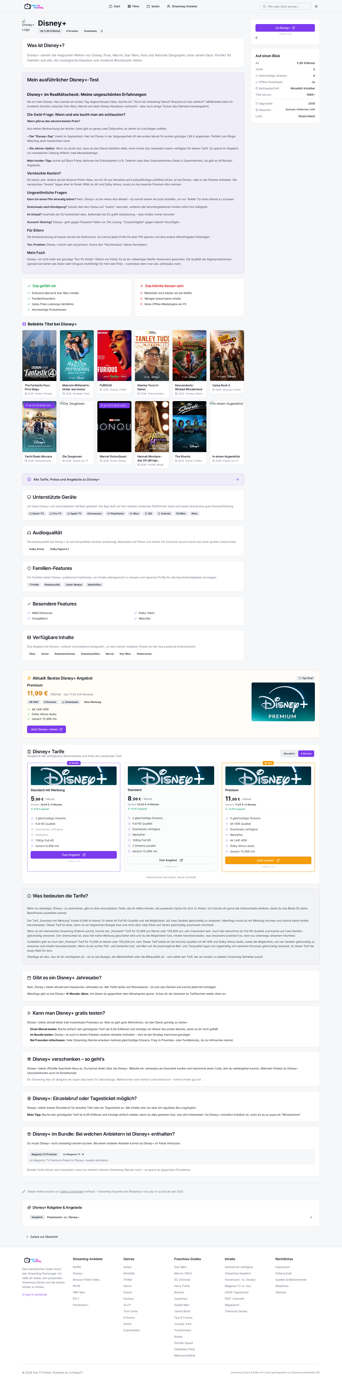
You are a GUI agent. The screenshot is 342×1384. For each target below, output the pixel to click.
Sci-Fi (127, 1305)
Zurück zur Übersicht (44, 1236)
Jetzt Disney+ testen (44, 729)
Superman (180, 1298)
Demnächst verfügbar (239, 1267)
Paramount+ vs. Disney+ (240, 1279)
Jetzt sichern (265, 860)
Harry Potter (182, 1286)
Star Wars (180, 1267)
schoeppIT (76, 1372)
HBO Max (79, 1292)
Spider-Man (181, 1305)
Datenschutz (284, 1273)
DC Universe (182, 1279)
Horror (128, 1286)
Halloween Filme (184, 1349)
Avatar (178, 1336)
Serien (155, 6)
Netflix (77, 1267)
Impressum (283, 1267)
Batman (179, 1292)
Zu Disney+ (283, 27)
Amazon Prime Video (86, 1279)
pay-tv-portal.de (36, 1294)
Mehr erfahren (42, 378)
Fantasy (129, 1298)
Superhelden (132, 1330)
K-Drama (129, 1317)
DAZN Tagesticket (237, 1292)
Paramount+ (81, 1305)
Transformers (182, 1330)
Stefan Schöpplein (72, 1191)
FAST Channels (234, 1298)
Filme (135, 6)
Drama (128, 1292)
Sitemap (281, 1292)
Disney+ (78, 1273)
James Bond (182, 1311)
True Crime (131, 1311)
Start (117, 6)
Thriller (128, 1279)
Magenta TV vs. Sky (238, 1286)
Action (128, 1267)
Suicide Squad (183, 1342)
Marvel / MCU (183, 1273)
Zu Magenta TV (71, 1154)
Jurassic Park (183, 1324)
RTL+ (76, 1298)
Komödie (129, 1273)
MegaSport (232, 1305)
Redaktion (282, 1286)
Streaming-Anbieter (184, 6)
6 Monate (306, 753)
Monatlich (289, 753)
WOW (76, 1286)
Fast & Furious (183, 1317)
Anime (127, 1324)
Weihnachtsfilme (184, 1355)
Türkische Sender (236, 1311)
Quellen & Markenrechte (291, 1279)
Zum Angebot (71, 854)
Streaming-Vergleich (238, 1273)
